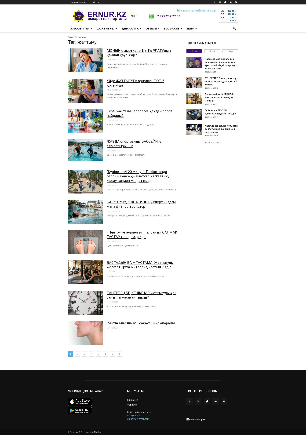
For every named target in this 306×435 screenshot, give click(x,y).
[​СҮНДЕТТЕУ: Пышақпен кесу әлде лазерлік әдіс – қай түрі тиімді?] (194, 82)
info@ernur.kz (134, 415)
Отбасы (151, 28)
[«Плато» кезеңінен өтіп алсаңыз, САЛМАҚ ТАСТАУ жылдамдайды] (85, 242)
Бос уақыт (171, 28)
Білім (190, 28)
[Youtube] (235, 2)
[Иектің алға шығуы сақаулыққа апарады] (85, 333)
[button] (234, 28)
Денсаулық (130, 28)
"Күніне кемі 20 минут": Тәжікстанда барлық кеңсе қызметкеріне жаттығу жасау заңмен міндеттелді (138, 176)
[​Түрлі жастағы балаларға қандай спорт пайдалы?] (85, 121)
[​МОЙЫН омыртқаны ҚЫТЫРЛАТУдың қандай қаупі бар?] (85, 60)
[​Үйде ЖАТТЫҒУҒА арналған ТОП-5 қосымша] (85, 91)
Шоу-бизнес (105, 28)
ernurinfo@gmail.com (138, 418)
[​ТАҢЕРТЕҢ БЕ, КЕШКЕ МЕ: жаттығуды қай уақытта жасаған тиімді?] (85, 303)
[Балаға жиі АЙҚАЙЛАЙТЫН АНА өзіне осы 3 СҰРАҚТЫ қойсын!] (194, 98)
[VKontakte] (230, 2)
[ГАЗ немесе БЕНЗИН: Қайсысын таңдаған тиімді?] (194, 114)
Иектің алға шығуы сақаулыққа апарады (141, 323)
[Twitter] (225, 2)
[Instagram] (220, 2)
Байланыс (132, 399)
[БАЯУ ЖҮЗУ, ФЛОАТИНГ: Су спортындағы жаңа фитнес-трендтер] (85, 212)
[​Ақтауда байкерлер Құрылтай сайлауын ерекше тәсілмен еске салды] (194, 129)
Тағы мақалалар (211, 142)
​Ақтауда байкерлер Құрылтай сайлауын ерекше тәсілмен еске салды (221, 128)
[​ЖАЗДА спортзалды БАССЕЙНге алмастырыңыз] (85, 150)
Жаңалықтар (79, 28)
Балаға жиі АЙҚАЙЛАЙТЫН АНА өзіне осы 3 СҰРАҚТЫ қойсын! (219, 97)
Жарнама (132, 404)
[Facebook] (214, 2)
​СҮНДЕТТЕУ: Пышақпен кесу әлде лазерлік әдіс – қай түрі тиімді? (221, 81)
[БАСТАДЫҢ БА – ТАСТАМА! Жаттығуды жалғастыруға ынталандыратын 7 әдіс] (85, 272)
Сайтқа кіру (97, 2)
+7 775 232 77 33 (167, 16)
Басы (70, 37)
